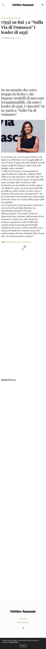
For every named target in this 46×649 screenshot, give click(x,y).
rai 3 (18, 242)
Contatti (23, 619)
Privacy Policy (23, 622)
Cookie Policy (13, 642)
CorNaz (18, 38)
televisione (26, 242)
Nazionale (5, 18)
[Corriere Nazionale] (23, 5)
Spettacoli (15, 18)
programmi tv (11, 242)
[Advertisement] (23, 62)
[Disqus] (23, 286)
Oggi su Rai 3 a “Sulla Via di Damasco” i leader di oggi (22, 27)
